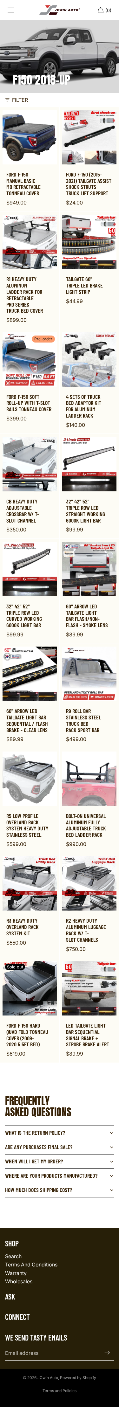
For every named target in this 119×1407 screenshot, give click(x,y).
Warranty (16, 1273)
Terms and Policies (59, 1390)
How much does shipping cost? (38, 1189)
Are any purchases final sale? (38, 1146)
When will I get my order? (34, 1161)
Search (13, 1256)
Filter (20, 100)
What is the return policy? (35, 1132)
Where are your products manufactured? (51, 1175)
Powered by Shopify (78, 1377)
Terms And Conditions (31, 1264)
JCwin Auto (47, 1377)
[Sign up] (107, 1353)
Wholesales (18, 1281)
